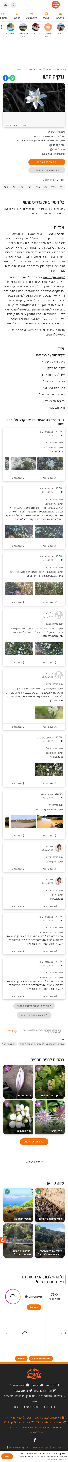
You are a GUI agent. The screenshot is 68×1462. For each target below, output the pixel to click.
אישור (7, 1456)
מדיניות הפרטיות (55, 1459)
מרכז (45, 1407)
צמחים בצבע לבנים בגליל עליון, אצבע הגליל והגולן (42, 1044)
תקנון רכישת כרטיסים (40, 1447)
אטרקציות (59, 1396)
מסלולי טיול (45, 1396)
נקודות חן (31, 1396)
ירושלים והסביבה (31, 1407)
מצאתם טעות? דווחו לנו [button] (12, 1031)
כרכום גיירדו (24, 1095)
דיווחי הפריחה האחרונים (47, 170)
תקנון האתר (57, 1447)
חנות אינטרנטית (43, 1391)
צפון (53, 1407)
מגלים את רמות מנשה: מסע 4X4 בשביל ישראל (50, 1252)
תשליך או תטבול (22, 1219)
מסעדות (8, 1396)
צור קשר (50, 1385)
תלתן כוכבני (56, 1131)
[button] (65, 5)
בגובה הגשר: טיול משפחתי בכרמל (22, 1252)
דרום (16, 1407)
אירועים (19, 1396)
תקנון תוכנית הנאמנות (18, 1447)
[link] (12, 78)
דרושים (35, 1385)
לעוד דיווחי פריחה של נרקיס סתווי (34, 1006)
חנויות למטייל (17, 1385)
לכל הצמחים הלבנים (34, 1141)
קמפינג (34, 1401)
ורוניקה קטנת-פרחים (51, 1095)
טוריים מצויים (24, 1131)
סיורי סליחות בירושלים (50, 1219)
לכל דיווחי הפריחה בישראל (34, 1015)
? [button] (50, 145)
